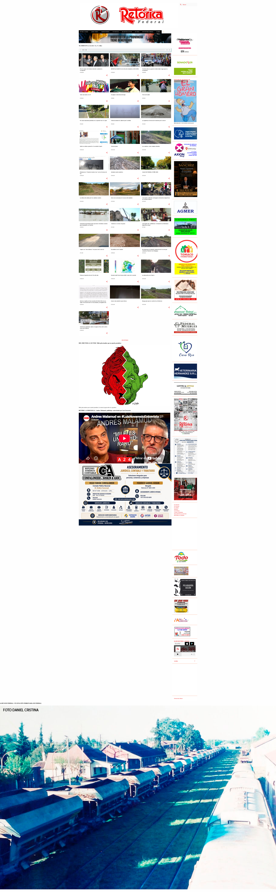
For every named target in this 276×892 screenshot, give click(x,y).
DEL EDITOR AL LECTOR (127, 31)
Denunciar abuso (178, 698)
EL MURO (158, 31)
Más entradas (125, 340)
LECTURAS (137, 31)
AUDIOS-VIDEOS (94, 31)
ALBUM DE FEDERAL (105, 31)
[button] (107, 75)
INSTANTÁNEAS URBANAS (147, 31)
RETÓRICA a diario (84, 31)
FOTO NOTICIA (116, 31)
